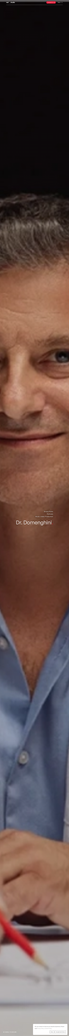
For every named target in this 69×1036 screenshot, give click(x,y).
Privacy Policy (40, 1028)
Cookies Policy (48, 1028)
